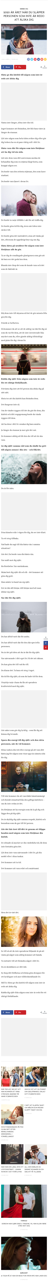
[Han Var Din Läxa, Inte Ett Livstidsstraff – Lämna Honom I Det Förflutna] (12, 1153)
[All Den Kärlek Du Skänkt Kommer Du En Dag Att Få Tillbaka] (36, 1153)
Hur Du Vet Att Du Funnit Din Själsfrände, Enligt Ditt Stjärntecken (35, 1092)
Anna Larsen (5, 59)
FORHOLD (24, 1221)
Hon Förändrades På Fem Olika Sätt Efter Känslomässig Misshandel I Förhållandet (12, 1131)
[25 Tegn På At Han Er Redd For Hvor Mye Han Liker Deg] (24, 1253)
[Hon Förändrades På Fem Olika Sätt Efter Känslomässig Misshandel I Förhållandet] (12, 1113)
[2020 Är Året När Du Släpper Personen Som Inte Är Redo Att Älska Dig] (24, 38)
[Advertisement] (24, 102)
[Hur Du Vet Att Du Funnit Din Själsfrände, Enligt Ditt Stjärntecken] (36, 1076)
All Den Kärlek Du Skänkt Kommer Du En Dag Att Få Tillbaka (34, 1169)
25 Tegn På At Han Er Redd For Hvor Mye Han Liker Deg (24, 1276)
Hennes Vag (24, 9)
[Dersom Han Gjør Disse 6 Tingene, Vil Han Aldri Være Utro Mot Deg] (24, 1200)
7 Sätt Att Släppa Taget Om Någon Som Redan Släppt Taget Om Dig (34, 1108)
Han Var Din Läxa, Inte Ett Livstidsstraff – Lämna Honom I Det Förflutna (12, 1169)
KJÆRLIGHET (24, 1273)
